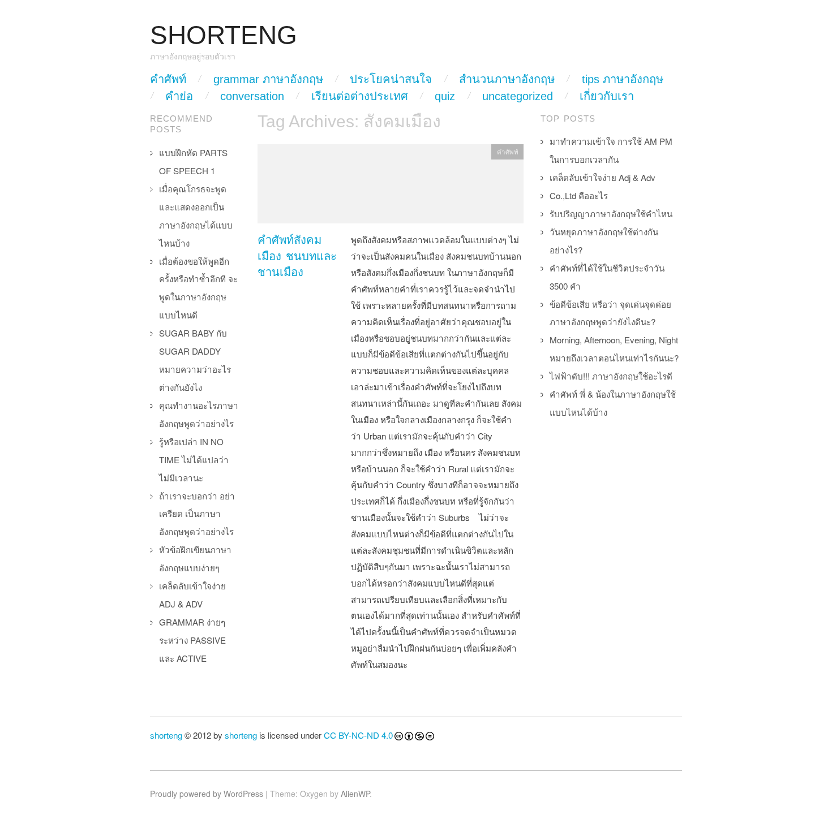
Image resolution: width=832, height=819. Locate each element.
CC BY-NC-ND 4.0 (358, 735)
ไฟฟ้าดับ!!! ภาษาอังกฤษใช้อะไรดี (611, 376)
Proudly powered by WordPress (206, 793)
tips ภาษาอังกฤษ (622, 79)
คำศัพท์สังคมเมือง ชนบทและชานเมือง (297, 256)
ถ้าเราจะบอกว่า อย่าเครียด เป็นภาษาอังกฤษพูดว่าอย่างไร (197, 514)
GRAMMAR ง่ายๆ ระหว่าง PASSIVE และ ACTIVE (192, 640)
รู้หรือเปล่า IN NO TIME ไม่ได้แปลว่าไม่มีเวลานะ (194, 460)
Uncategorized (517, 96)
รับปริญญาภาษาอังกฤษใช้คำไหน (611, 213)
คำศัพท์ (168, 79)
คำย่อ (179, 96)
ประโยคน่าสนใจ (391, 79)
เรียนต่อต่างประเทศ (359, 96)
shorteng (166, 735)
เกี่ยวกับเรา (607, 96)
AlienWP (355, 793)
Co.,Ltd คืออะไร (579, 195)
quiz (445, 96)
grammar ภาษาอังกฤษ (268, 79)
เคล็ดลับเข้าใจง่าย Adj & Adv (602, 177)
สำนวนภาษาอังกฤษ (507, 79)
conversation (252, 96)
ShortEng (223, 35)
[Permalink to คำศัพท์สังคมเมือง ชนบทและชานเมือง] (391, 187)
